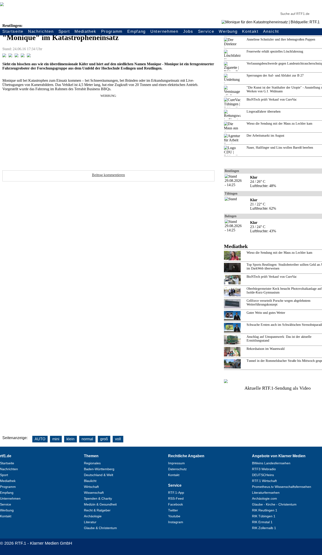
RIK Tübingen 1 (263, 516)
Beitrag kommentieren (108, 175)
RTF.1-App (176, 492)
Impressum (176, 463)
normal (87, 439)
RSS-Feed (176, 498)
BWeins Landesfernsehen (271, 463)
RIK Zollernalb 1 (264, 528)
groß (104, 439)
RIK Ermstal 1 (262, 522)
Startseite (12, 31)
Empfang (136, 31)
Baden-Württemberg (99, 469)
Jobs (188, 31)
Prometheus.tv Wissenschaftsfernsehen (281, 487)
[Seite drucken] (29, 56)
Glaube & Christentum (100, 528)
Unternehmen (164, 31)
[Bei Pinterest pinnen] (23, 56)
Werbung (228, 31)
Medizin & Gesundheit (100, 504)
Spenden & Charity (98, 498)
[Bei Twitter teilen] (10, 56)
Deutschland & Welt (98, 475)
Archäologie (93, 516)
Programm (112, 31)
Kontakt (250, 31)
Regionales (92, 463)
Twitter (173, 510)
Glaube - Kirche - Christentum (274, 504)
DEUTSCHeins (263, 475)
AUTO (40, 439)
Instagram (175, 522)
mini (55, 439)
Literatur (90, 522)
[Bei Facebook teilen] (4, 56)
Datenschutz (177, 469)
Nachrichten (41, 31)
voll (118, 439)
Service (206, 31)
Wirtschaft (91, 487)
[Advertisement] (108, 131)
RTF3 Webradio (264, 469)
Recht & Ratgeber (97, 510)
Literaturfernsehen (266, 492)
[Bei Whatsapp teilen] (16, 56)
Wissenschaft (94, 492)
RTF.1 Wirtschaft (264, 481)
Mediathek (85, 31)
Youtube (174, 516)
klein (70, 439)
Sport (64, 31)
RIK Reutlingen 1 (264, 510)
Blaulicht (90, 481)
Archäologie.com (264, 498)
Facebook (175, 504)
